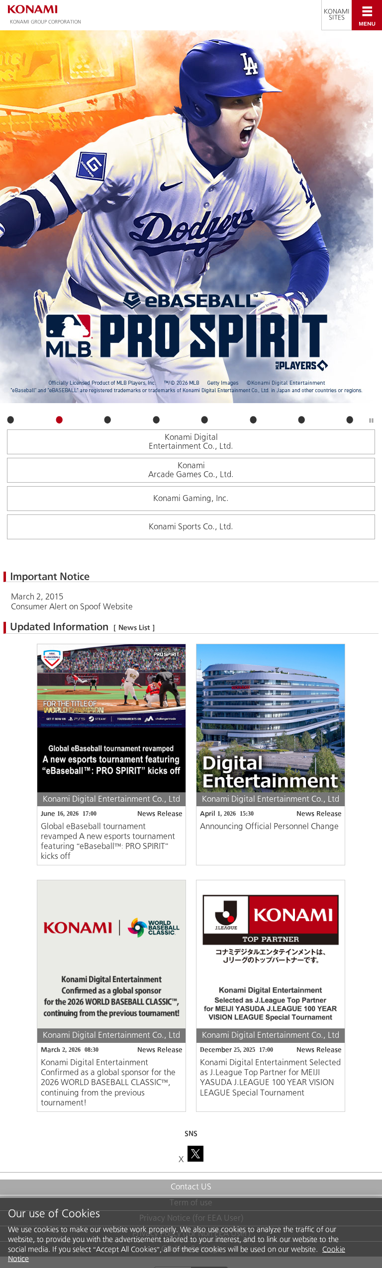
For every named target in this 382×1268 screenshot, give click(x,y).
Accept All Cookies (255, 1246)
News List (134, 627)
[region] (191, 1216)
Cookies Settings (40, 1246)
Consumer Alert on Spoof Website (72, 606)
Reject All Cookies (332, 1246)
